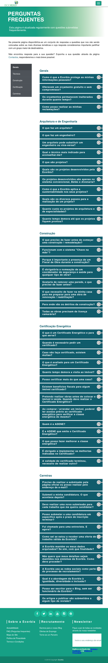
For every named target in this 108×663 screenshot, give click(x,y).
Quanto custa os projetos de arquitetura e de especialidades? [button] (68, 210)
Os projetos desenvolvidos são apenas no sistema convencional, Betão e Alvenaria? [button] (68, 180)
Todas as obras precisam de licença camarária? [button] (64, 313)
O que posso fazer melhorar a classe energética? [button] (65, 442)
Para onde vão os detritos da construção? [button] (68, 304)
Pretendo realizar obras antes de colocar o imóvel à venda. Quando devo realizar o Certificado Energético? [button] (69, 399)
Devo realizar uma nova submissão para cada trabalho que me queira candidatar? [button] (68, 506)
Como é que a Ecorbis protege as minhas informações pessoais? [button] (68, 78)
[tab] (71, 78)
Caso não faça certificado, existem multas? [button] (64, 354)
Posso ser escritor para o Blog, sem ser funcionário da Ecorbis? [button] (67, 590)
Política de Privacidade (16, 638)
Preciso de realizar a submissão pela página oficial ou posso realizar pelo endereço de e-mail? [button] (65, 484)
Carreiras (17, 93)
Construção (17, 80)
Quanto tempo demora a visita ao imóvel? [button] (68, 372)
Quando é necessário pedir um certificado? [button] (61, 344)
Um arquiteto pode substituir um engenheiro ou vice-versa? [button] (62, 144)
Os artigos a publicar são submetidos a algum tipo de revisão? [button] (67, 600)
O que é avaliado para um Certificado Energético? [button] (65, 364)
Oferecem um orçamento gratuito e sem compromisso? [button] (67, 88)
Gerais (16, 67)
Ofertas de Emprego (48, 631)
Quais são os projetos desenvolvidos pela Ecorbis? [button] (68, 171)
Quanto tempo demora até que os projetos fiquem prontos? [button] (68, 220)
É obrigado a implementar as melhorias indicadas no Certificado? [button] (66, 452)
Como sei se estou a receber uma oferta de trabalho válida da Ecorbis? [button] (69, 538)
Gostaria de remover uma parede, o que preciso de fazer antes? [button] (67, 283)
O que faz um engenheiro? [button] (58, 135)
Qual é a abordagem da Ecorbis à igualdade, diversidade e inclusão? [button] (64, 580)
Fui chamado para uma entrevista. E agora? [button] (64, 528)
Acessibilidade (12, 628)
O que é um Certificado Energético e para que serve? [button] (68, 334)
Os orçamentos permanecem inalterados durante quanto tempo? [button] (67, 98)
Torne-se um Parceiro (49, 634)
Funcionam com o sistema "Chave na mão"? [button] (65, 251)
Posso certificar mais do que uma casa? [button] (67, 379)
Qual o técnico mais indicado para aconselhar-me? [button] (63, 153)
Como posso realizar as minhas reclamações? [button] (62, 108)
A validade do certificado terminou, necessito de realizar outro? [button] (64, 462)
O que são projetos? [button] (55, 162)
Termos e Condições (15, 641)
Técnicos (16, 73)
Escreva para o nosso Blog (51, 628)
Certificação (18, 87)
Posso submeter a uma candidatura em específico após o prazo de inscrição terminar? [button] (66, 517)
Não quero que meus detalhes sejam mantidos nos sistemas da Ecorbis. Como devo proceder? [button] (68, 559)
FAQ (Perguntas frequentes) (18, 631)
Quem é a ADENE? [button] (53, 424)
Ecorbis (60, 660)
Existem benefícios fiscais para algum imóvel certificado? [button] (66, 388)
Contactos (13, 57)
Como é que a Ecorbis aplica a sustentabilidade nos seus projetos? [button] (65, 190)
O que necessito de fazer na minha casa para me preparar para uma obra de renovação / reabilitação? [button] (67, 294)
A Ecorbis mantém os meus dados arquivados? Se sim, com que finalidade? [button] (68, 548)
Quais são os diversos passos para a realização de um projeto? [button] (65, 200)
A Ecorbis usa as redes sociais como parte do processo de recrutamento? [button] (69, 570)
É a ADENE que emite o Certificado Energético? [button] (64, 433)
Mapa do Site (12, 634)
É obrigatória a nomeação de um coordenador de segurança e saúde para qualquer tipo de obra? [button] (67, 272)
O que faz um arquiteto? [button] (57, 128)
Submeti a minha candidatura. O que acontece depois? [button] (65, 496)
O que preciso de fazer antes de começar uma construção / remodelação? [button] (68, 241)
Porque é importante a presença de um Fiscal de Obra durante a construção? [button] (66, 261)
